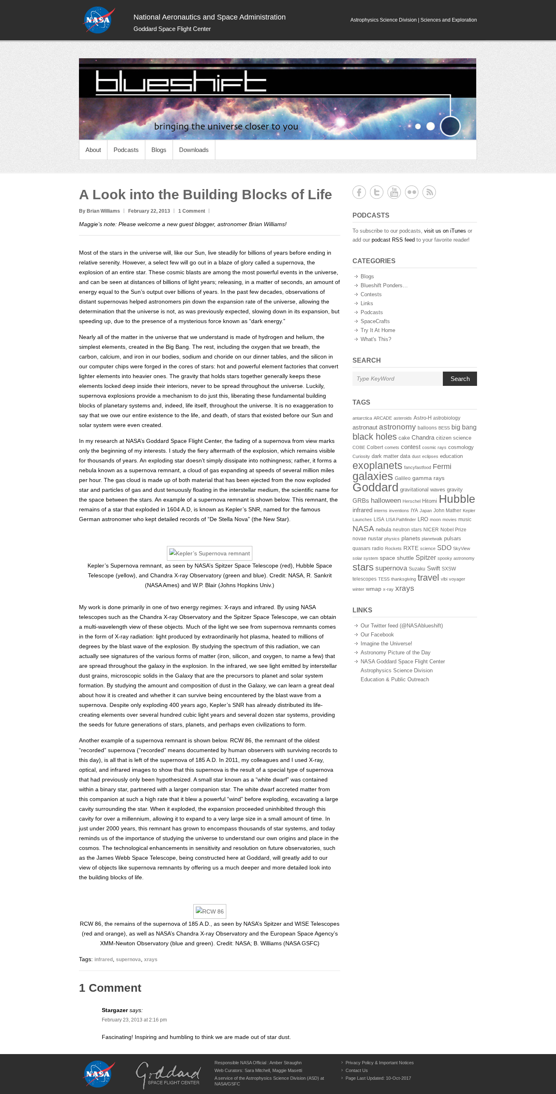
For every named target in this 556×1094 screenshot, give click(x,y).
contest (410, 447)
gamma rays (428, 478)
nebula (383, 529)
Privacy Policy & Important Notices (380, 1062)
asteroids (403, 418)
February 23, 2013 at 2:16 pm (134, 1020)
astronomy (397, 427)
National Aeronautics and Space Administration (210, 17)
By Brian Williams (99, 211)
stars (363, 566)
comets (392, 447)
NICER (431, 530)
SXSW (449, 569)
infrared (103, 959)
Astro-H (422, 418)
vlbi (444, 579)
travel (428, 577)
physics (392, 538)
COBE (358, 447)
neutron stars (407, 530)
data (405, 456)
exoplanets (377, 465)
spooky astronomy (456, 558)
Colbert (375, 447)
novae (359, 538)
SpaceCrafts (375, 321)
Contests (371, 294)
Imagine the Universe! (386, 644)
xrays (151, 959)
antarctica (362, 418)
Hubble (457, 498)
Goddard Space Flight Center (172, 28)
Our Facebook (377, 635)
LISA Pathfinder (401, 519)
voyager (457, 579)
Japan (426, 510)
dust (416, 456)
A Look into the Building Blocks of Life (205, 194)
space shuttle (397, 558)
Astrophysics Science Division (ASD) (282, 1078)
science (428, 548)
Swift (433, 568)
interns (380, 510)
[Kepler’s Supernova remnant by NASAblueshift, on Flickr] (209, 553)
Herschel (411, 501)
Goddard (375, 487)
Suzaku (417, 569)
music (464, 519)
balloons (427, 428)
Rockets (393, 548)
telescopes (364, 578)
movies (449, 519)
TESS (384, 579)
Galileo (403, 478)
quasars (361, 548)
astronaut (364, 427)
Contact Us (357, 1070)
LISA (379, 519)
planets (410, 538)
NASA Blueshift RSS (429, 192)
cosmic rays (434, 447)
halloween (386, 500)
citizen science (453, 438)
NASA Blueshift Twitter (376, 192)
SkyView (461, 548)
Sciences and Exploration (448, 20)
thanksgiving (403, 579)
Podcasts (126, 149)
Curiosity (361, 456)
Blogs (158, 149)
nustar (375, 538)
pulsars (452, 538)
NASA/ (221, 1083)
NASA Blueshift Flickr (411, 192)
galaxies (372, 476)
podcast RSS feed (393, 240)
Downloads (194, 149)
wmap (373, 589)
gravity (455, 489)
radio (377, 548)
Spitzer (426, 557)
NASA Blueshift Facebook (359, 192)
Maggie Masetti (287, 1070)
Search (460, 378)
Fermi (442, 466)
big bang (464, 427)
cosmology (461, 447)
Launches (362, 519)
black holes (374, 436)
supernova (128, 959)
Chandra (423, 437)
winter (358, 589)
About (93, 149)
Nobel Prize (453, 529)
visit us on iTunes (445, 231)
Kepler (469, 510)
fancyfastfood (417, 467)
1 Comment (191, 211)
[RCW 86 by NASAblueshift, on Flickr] (209, 911)
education (451, 456)
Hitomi (429, 501)
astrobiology (446, 417)
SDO (444, 547)
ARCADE (383, 418)
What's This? (376, 339)
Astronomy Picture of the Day (396, 652)
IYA (414, 510)
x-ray (388, 589)
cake (404, 438)
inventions (399, 510)
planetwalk (432, 538)
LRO (423, 519)
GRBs (360, 500)
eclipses (430, 456)
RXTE (410, 548)
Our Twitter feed (379, 626)
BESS (444, 427)
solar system (365, 558)
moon (435, 519)
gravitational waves (422, 489)
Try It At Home (378, 330)
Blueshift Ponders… (384, 285)
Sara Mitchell (257, 1070)
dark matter (385, 456)
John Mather (447, 510)
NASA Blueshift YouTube (394, 192)
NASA (363, 528)
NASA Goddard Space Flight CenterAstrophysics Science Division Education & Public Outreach (403, 670)
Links (367, 303)
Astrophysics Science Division (383, 20)
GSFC (234, 1083)
